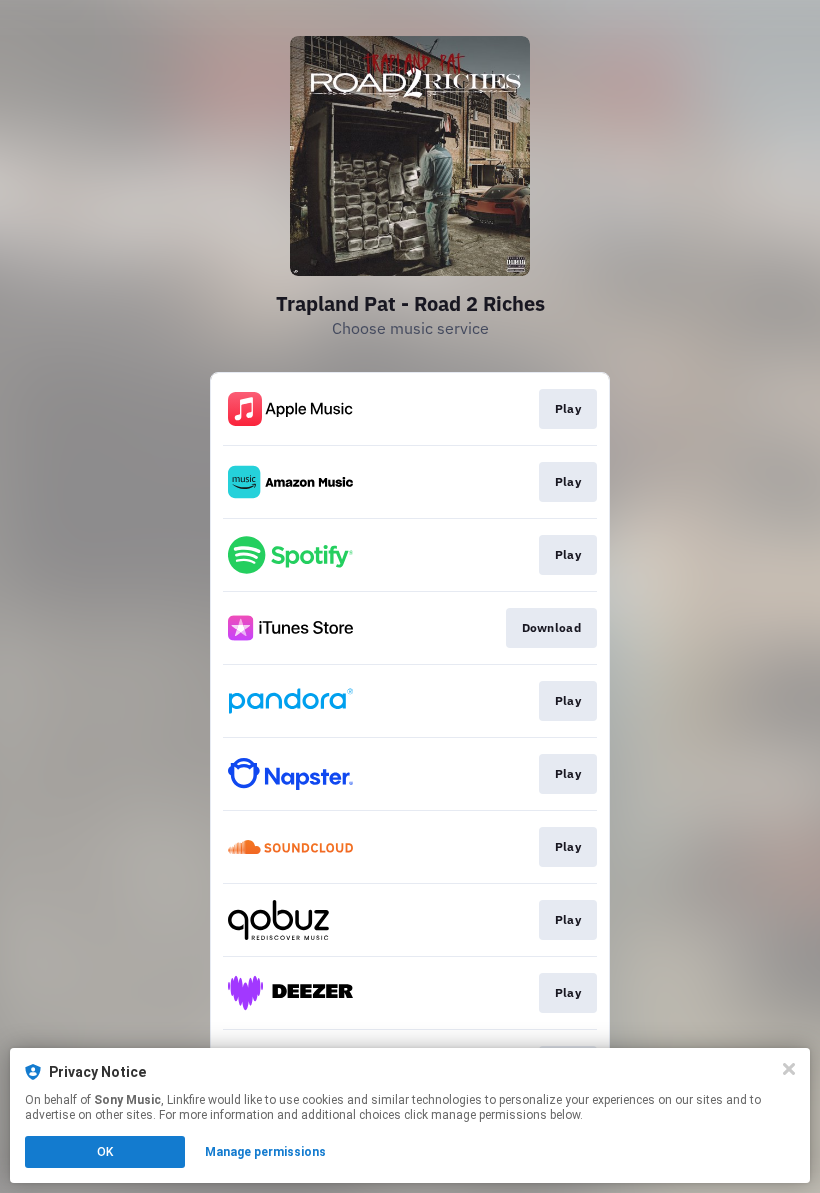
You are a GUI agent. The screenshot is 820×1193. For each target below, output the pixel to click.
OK (105, 1152)
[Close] (789, 1069)
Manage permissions (265, 1152)
